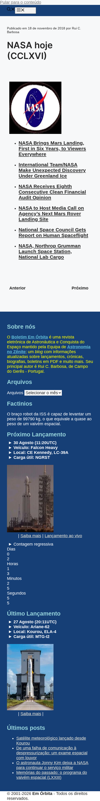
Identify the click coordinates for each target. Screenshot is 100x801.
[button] (11, 10)
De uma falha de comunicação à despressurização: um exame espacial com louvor (51, 753)
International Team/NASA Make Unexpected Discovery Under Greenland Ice (52, 170)
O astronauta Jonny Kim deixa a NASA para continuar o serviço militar (52, 765)
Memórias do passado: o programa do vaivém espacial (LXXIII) (51, 775)
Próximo (80, 288)
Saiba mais (30, 535)
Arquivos (15, 392)
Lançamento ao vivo (63, 535)
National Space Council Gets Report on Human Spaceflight (53, 232)
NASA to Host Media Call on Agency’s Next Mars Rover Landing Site (51, 213)
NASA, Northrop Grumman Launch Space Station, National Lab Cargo (50, 251)
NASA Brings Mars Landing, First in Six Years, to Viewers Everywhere (52, 148)
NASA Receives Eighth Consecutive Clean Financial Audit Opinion (52, 192)
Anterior (17, 288)
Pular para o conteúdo (20, 2)
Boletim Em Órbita (29, 337)
